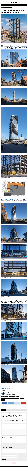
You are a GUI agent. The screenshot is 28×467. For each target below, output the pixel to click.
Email (2, 456)
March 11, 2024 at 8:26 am (7, 413)
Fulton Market (16, 396)
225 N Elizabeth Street (18, 45)
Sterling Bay (13, 46)
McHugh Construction (10, 201)
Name (2, 454)
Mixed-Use (22, 398)
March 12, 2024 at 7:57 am (11, 430)
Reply (11, 413)
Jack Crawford (3, 44)
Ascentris (18, 46)
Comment (3, 448)
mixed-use (25, 46)
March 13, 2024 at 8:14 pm (8, 418)
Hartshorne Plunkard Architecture (10, 199)
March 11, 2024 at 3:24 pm (11, 425)
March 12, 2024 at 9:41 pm (7, 437)
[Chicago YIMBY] (14, 2)
